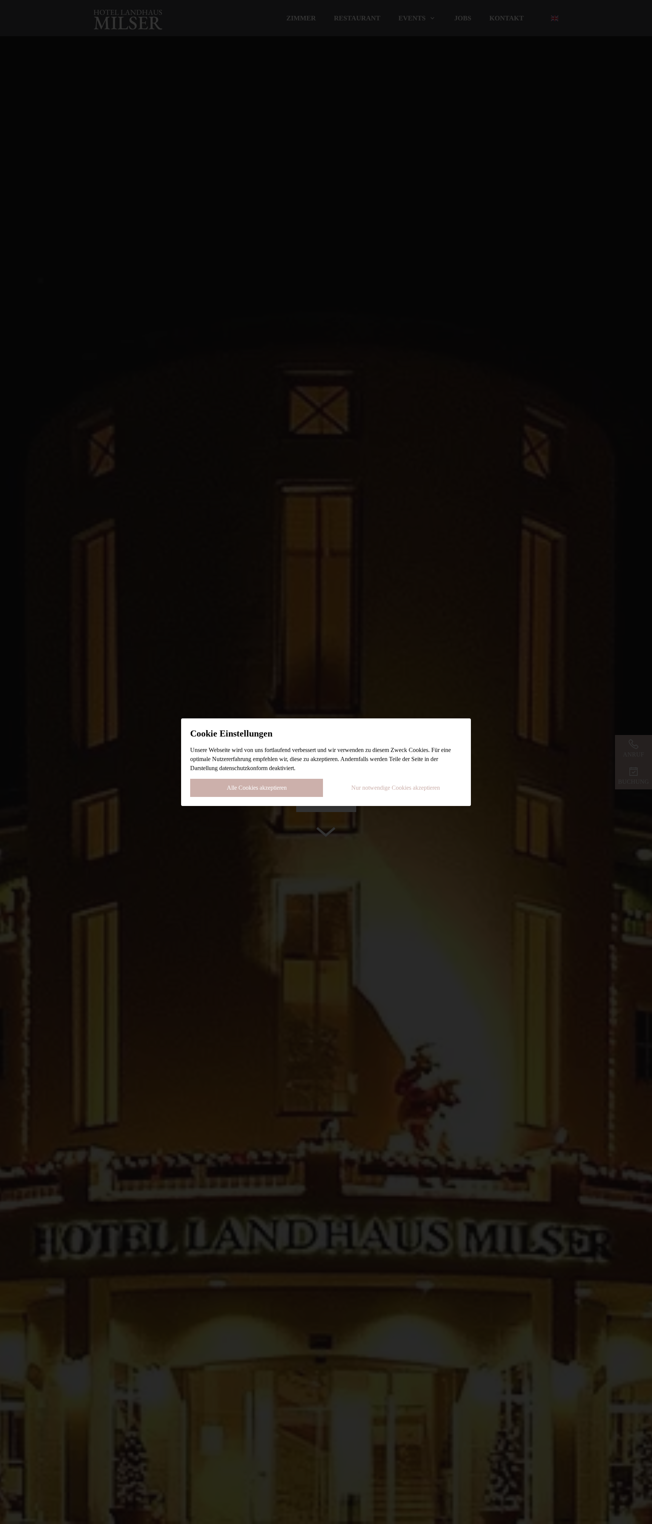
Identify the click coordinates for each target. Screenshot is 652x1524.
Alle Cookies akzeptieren (257, 787)
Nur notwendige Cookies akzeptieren (395, 787)
